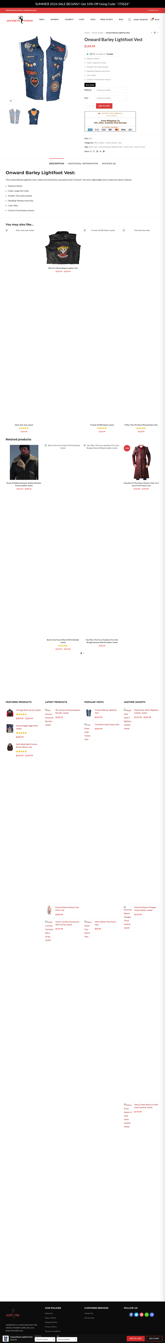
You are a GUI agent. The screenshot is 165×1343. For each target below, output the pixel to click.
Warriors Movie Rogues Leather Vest (63, 268)
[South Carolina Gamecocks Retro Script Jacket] (49, 1017)
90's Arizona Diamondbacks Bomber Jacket (67, 711)
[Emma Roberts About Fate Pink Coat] (49, 911)
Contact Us (88, 1313)
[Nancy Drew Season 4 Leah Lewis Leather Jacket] (128, 1199)
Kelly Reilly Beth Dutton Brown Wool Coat (26, 745)
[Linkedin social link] (100, 151)
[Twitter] (136, 1314)
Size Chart (154, 1338)
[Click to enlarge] (11, 101)
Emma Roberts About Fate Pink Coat (67, 908)
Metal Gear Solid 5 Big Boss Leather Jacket (146, 711)
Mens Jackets (99, 143)
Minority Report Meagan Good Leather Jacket (145, 908)
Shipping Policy (51, 1322)
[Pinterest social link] (97, 151)
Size (86, 98)
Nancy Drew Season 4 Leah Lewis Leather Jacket (146, 1106)
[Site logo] (20, 19)
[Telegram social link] (103, 151)
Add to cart (104, 106)
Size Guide (90, 85)
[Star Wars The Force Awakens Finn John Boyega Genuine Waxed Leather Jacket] (102, 540)
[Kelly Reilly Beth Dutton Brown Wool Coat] (10, 750)
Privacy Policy (51, 1327)
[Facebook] (131, 1314)
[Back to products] (154, 32)
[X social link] (94, 151)
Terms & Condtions (52, 1331)
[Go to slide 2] (83, 653)
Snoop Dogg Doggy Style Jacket (27, 727)
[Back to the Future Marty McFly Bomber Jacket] (63, 540)
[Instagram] (152, 1314)
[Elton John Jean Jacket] (24, 325)
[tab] (56, 162)
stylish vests (128, 147)
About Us (49, 1313)
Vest (120, 143)
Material (87, 90)
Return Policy (50, 1318)
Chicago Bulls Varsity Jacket (28, 710)
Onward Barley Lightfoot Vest (110, 147)
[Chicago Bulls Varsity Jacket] (10, 714)
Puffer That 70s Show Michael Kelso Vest (141, 425)
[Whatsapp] (147, 1314)
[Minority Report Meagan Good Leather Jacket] (128, 1002)
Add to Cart (136, 1338)
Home (86, 33)
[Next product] (157, 32)
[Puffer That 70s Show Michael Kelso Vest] (141, 325)
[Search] (129, 19)
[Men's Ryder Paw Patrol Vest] (88, 1017)
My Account (89, 1318)
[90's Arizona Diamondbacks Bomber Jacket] (49, 805)
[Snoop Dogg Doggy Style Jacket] (10, 731)
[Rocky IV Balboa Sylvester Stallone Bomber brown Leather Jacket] (24, 462)
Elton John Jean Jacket (24, 425)
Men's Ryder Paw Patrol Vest (105, 923)
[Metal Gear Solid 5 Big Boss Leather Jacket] (128, 805)
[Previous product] (151, 32)
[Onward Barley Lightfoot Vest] (88, 714)
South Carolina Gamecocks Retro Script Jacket (67, 923)
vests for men (139, 147)
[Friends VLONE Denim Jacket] (102, 325)
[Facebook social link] (91, 151)
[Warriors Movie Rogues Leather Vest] (63, 247)
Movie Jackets (97, 33)
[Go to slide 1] (81, 653)
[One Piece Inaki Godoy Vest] (88, 819)
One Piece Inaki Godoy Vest (107, 724)
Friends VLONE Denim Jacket (102, 425)
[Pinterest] (141, 1314)
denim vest (93, 147)
